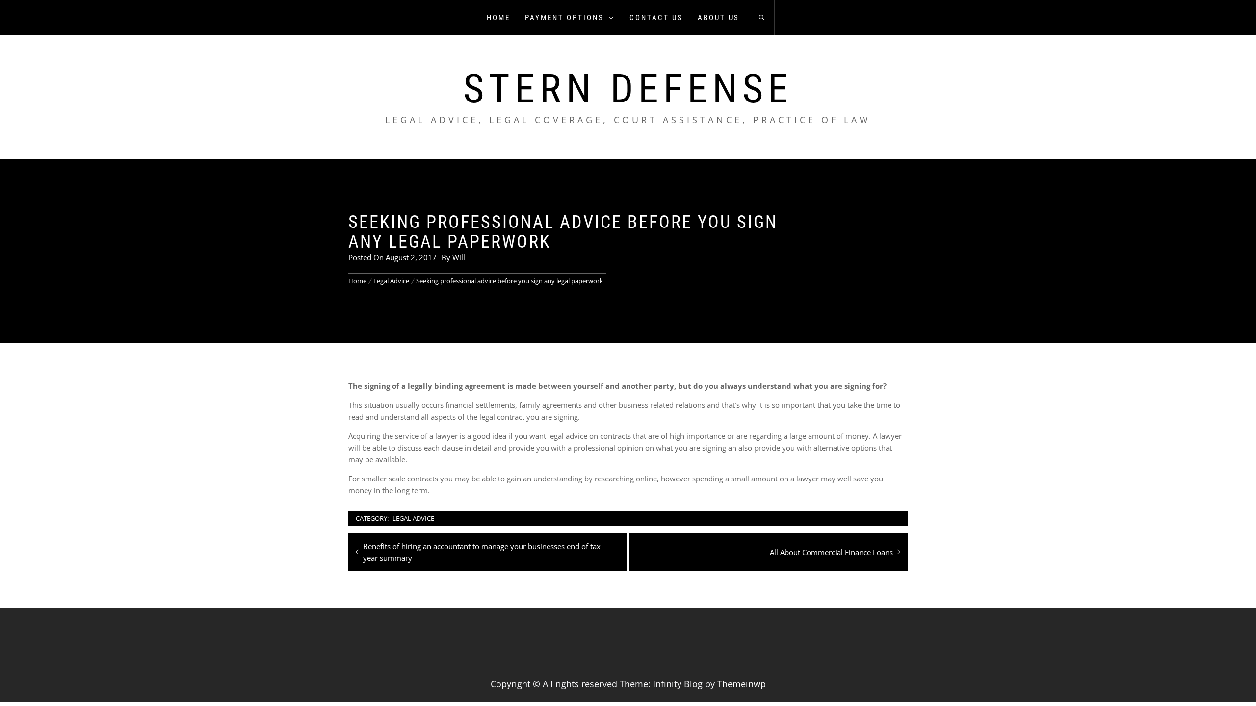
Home (498, 17)
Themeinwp (741, 684)
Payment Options (564, 17)
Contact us (656, 17)
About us (718, 17)
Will (458, 257)
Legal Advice (413, 518)
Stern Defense (628, 88)
